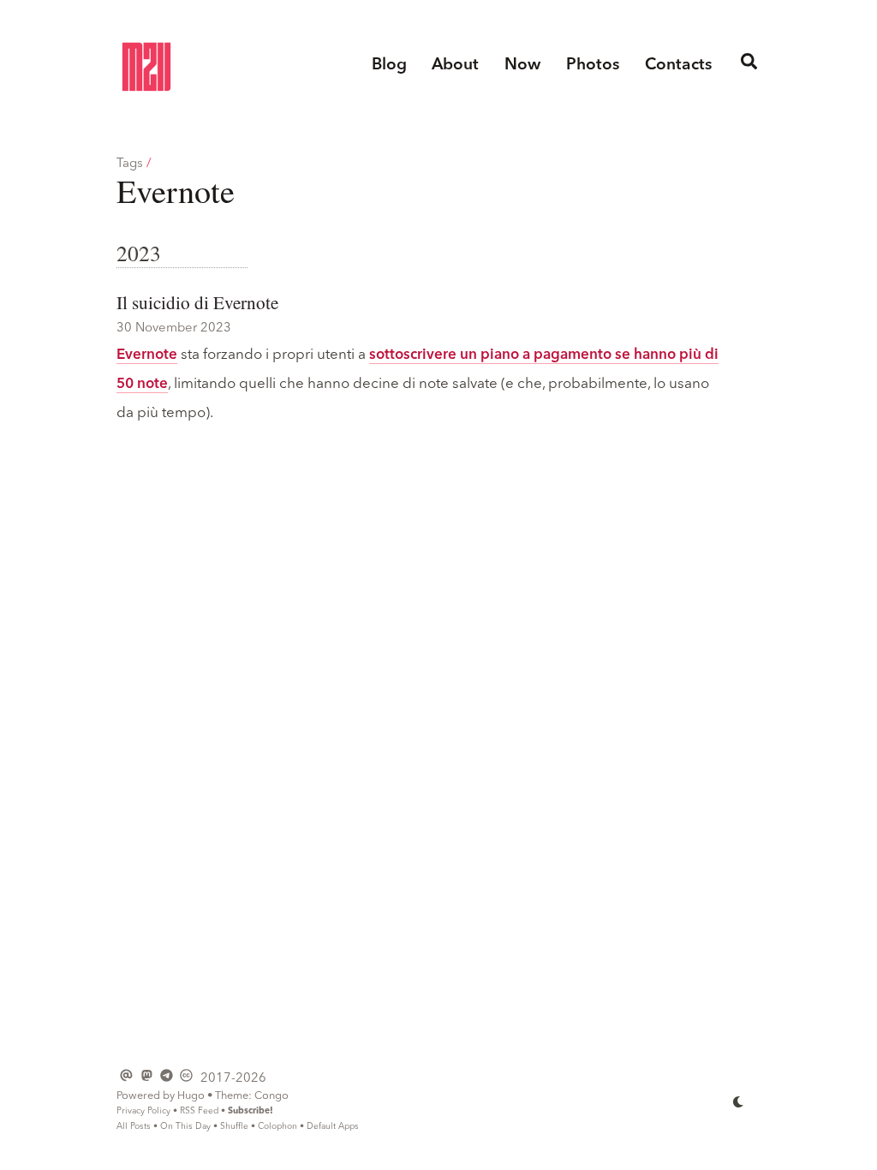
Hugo (191, 1095)
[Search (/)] (749, 66)
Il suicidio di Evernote (197, 302)
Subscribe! (250, 1111)
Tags (129, 164)
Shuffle (234, 1126)
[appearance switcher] (739, 1101)
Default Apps (333, 1126)
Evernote (146, 355)
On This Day (185, 1126)
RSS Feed (199, 1111)
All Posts (133, 1126)
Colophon (277, 1126)
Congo (271, 1095)
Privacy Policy (143, 1111)
